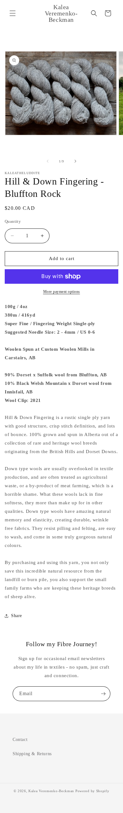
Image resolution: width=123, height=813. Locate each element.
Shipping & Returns (32, 753)
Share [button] (16, 615)
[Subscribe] (103, 693)
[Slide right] (75, 161)
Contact (20, 739)
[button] (13, 13)
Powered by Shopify (92, 791)
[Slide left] (48, 161)
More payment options (61, 291)
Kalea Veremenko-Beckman (51, 791)
